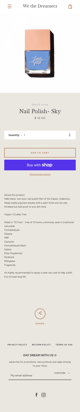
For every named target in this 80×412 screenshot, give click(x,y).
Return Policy (41, 344)
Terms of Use (64, 344)
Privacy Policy (17, 344)
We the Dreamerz (40, 6)
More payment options (40, 174)
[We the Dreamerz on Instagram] (43, 394)
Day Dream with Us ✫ (40, 355)
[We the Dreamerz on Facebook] (36, 394)
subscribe (60, 373)
